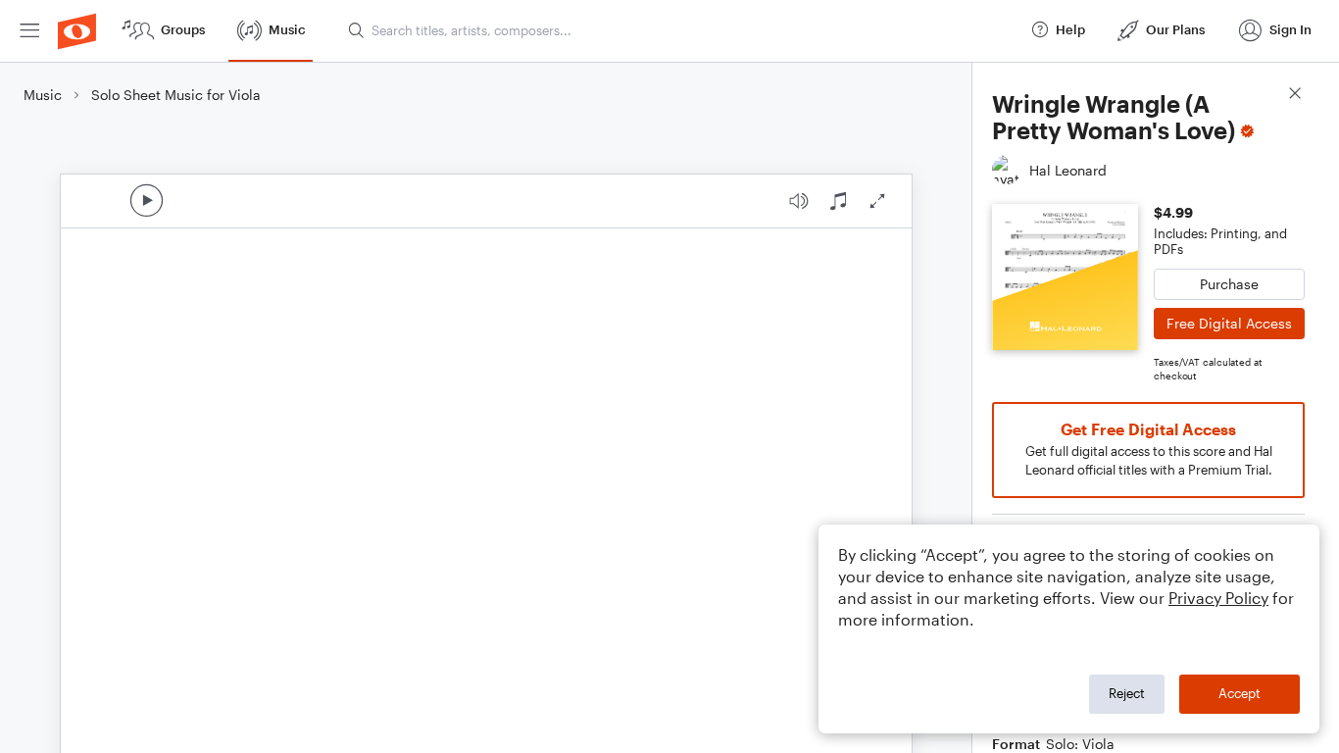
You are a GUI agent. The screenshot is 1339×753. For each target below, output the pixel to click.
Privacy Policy (1218, 597)
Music (43, 94)
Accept (1239, 693)
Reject (1127, 693)
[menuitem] (29, 31)
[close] (1295, 95)
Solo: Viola (1080, 743)
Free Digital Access (1229, 323)
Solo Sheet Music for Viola (176, 94)
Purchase (1229, 284)
